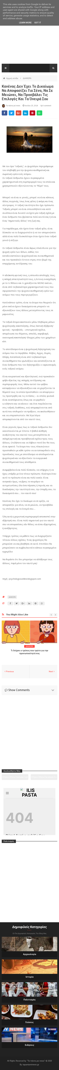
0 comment (46, 106)
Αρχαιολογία (29, 954)
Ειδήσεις (29, 1045)
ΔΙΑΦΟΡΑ (27, 78)
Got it (37, 22)
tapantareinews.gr (31, 1064)
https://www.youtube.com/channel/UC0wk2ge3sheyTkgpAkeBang (15, 778)
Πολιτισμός (29, 999)
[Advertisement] (29, 44)
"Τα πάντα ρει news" (36, 1061)
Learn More (25, 22)
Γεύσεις (29, 1022)
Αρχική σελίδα (12, 78)
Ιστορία (30, 977)
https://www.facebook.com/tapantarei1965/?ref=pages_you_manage (44, 778)
